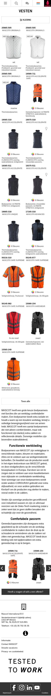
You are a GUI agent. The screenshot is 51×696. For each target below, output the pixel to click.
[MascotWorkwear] (14, 687)
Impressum (7, 693)
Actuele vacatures (9, 648)
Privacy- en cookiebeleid (12, 651)
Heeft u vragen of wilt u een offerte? (25, 592)
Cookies (45, 693)
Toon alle (25, 401)
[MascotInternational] (37, 687)
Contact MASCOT (9, 644)
